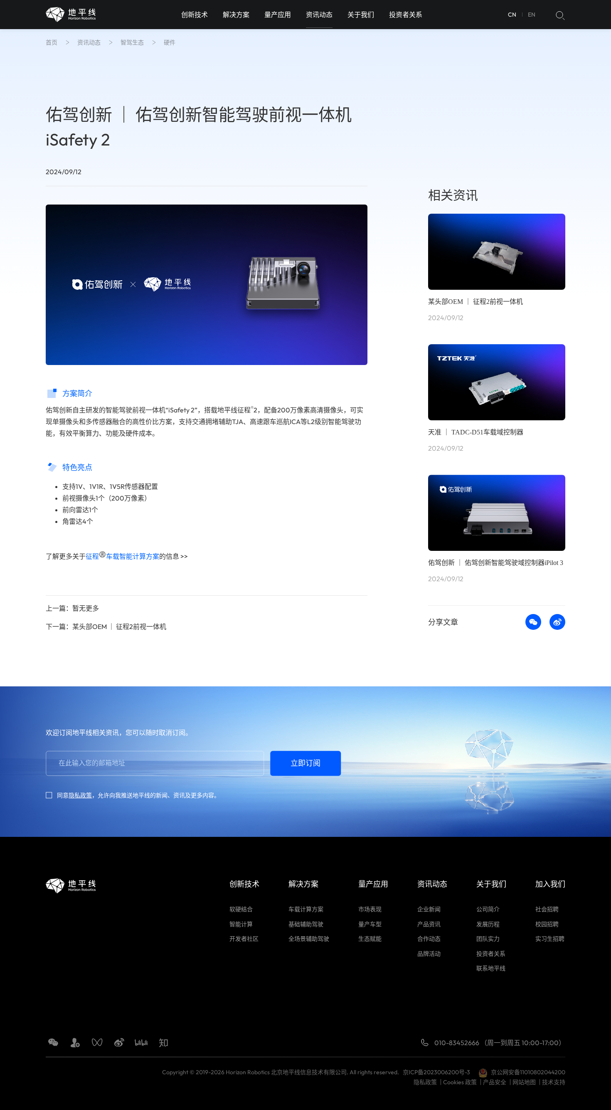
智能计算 (241, 924)
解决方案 (236, 14)
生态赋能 (370, 938)
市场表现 (370, 909)
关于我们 (360, 14)
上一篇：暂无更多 (72, 608)
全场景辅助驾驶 (308, 938)
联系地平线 (490, 968)
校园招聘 (547, 924)
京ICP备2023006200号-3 (438, 1072)
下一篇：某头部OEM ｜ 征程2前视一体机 (106, 626)
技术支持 (553, 1082)
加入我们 (550, 884)
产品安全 (494, 1082)
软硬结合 (241, 909)
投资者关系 (405, 14)
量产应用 (277, 14)
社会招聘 (547, 909)
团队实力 (488, 938)
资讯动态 (319, 14)
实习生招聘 (549, 938)
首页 (51, 42)
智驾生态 (132, 42)
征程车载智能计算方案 (122, 556)
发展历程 (488, 924)
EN (531, 14)
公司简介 (488, 909)
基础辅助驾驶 (305, 924)
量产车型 (370, 924)
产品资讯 (429, 924)
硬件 (169, 42)
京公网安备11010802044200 (528, 1072)
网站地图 (524, 1082)
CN (512, 14)
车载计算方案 (305, 909)
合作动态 (429, 938)
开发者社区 (244, 938)
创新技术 (194, 14)
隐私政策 (80, 795)
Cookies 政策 (460, 1082)
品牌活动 (429, 953)
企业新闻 (429, 909)
